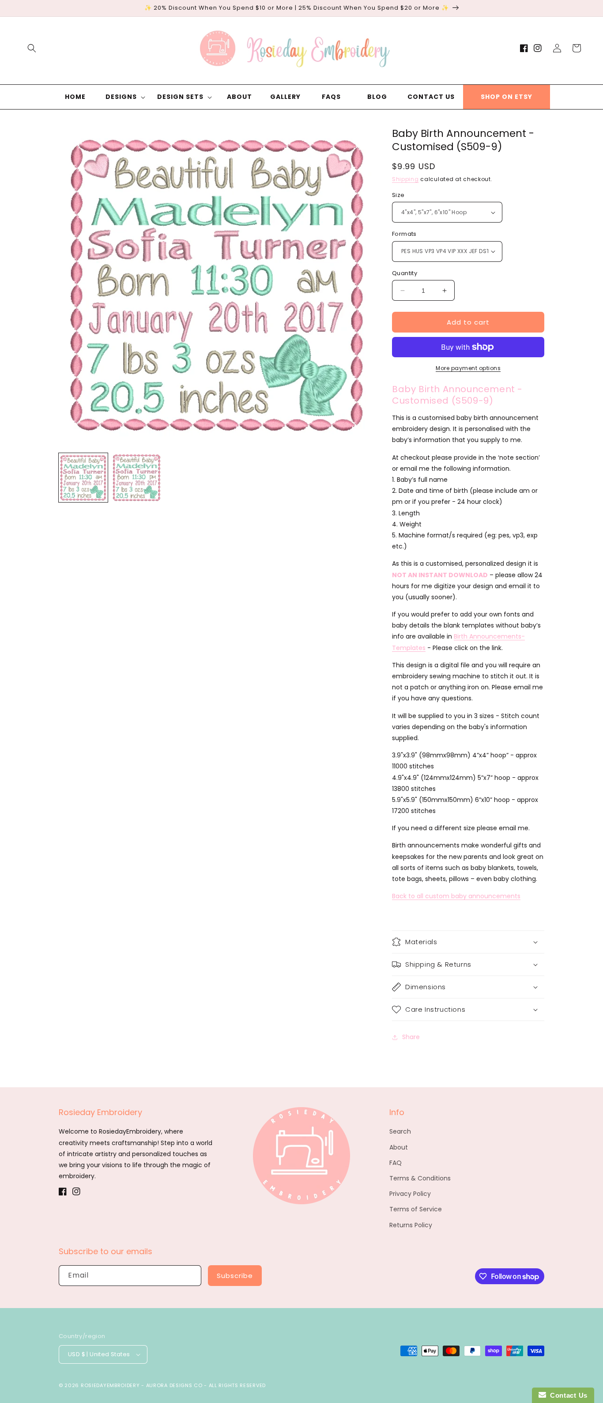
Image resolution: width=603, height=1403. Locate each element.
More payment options (468, 368)
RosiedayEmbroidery (110, 1385)
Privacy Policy (410, 1193)
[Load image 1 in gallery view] (83, 478)
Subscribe (235, 1275)
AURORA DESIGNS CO (174, 1385)
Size (398, 195)
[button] (31, 48)
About (398, 1147)
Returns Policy (410, 1225)
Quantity (404, 273)
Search (400, 1131)
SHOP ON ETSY (506, 96)
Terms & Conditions (420, 1178)
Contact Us (567, 1395)
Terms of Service (415, 1209)
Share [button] (411, 1036)
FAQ (395, 1162)
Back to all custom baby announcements (456, 896)
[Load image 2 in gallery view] (136, 478)
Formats (404, 234)
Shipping (405, 179)
